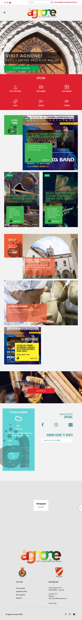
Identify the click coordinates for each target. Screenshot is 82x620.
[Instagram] (7, 2)
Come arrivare (52, 603)
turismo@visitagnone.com (59, 598)
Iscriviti (41, 391)
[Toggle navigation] (4, 13)
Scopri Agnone (21, 68)
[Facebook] (5, 2)
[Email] (10, 2)
